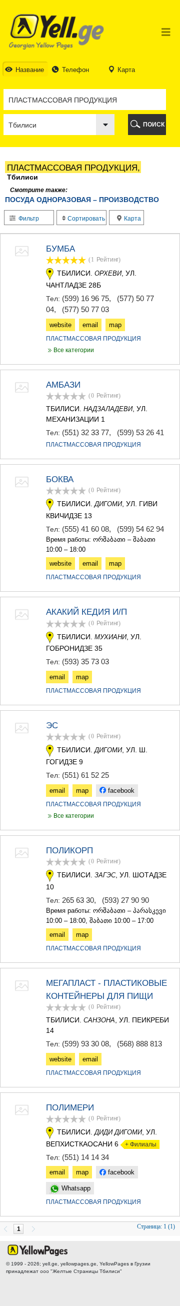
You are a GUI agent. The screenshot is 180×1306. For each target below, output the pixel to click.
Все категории (70, 350)
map (115, 325)
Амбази (63, 385)
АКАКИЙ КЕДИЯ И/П (86, 612)
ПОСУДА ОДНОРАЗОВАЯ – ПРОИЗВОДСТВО (82, 200)
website (61, 325)
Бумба (60, 249)
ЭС (52, 725)
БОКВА (60, 479)
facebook (120, 790)
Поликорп (69, 850)
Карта (131, 218)
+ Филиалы (138, 1144)
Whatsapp (75, 1188)
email (90, 325)
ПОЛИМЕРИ (70, 1107)
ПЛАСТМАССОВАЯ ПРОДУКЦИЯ (93, 338)
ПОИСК (153, 124)
